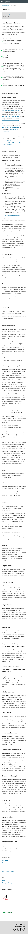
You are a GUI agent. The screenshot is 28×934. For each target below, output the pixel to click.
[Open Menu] (1, 1)
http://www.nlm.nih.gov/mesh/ (13, 215)
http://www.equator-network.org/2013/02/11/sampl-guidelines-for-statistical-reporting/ (13, 142)
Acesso (5, 14)
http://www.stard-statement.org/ (10, 120)
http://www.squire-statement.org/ (10, 127)
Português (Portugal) (7, 883)
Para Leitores (5, 860)
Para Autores (5, 862)
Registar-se (12, 14)
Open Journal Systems (8, 871)
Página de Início (5, 5)
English (4, 880)
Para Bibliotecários (6, 865)
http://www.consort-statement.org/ (11, 110)
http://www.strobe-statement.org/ (10, 116)
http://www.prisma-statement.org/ (11, 124)
